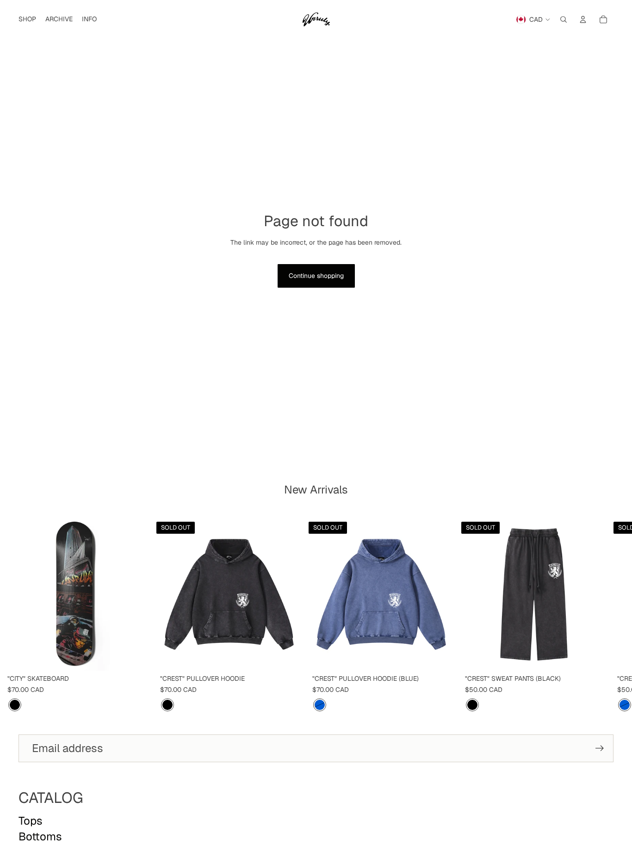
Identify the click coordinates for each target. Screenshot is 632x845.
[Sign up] (599, 748)
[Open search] (563, 19)
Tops (31, 821)
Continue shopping (316, 275)
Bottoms (40, 836)
